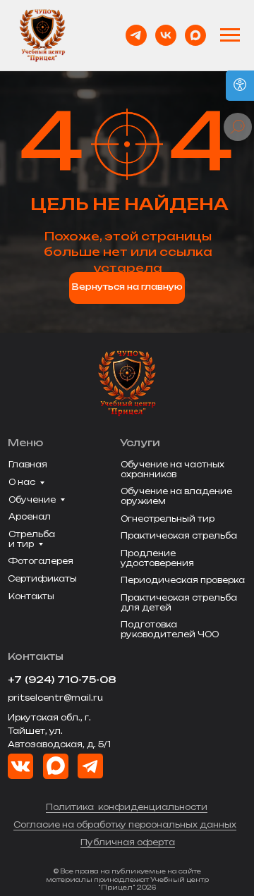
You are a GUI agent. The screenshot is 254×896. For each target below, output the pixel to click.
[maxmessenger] (195, 35)
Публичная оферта (127, 842)
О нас (21, 482)
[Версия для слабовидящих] (240, 85)
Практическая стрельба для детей (179, 603)
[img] (55, 766)
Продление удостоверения (157, 558)
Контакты (31, 596)
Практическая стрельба (179, 536)
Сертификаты (42, 579)
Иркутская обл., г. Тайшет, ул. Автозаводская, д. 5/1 (59, 731)
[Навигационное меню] (230, 35)
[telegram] (136, 35)
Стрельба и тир (31, 539)
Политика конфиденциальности (126, 807)
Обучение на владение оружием (176, 496)
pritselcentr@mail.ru (55, 698)
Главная (27, 465)
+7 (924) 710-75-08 (62, 679)
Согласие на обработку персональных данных (124, 825)
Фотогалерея (40, 561)
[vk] (165, 35)
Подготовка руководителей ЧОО (170, 629)
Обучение (32, 500)
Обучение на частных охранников (172, 469)
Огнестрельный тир (167, 519)
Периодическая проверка (183, 580)
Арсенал (29, 517)
